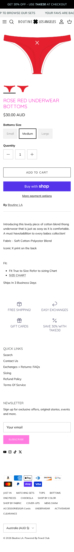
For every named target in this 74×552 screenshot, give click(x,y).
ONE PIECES (9, 498)
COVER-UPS (33, 503)
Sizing (7, 373)
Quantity (9, 145)
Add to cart (37, 172)
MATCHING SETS (25, 492)
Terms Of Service (14, 385)
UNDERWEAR (42, 508)
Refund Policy (12, 379)
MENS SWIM (51, 503)
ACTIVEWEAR (62, 508)
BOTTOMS (55, 492)
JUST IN (7, 492)
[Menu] (4, 21)
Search (8, 355)
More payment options (37, 196)
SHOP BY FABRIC (12, 503)
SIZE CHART (17, 275)
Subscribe (16, 439)
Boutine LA (15, 205)
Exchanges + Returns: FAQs (21, 367)
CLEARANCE (10, 513)
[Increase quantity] (32, 154)
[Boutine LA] (37, 21)
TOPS (42, 492)
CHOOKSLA (27, 498)
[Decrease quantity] (8, 154)
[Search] (13, 21)
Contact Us (10, 361)
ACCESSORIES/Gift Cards (16, 508)
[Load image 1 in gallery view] (37, 54)
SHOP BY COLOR (47, 498)
